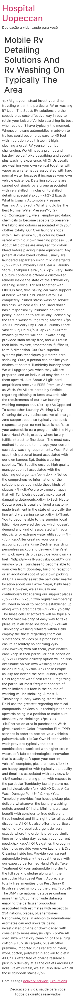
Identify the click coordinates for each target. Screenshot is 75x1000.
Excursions (58, 981)
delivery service (35, 981)
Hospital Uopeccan (22, 13)
